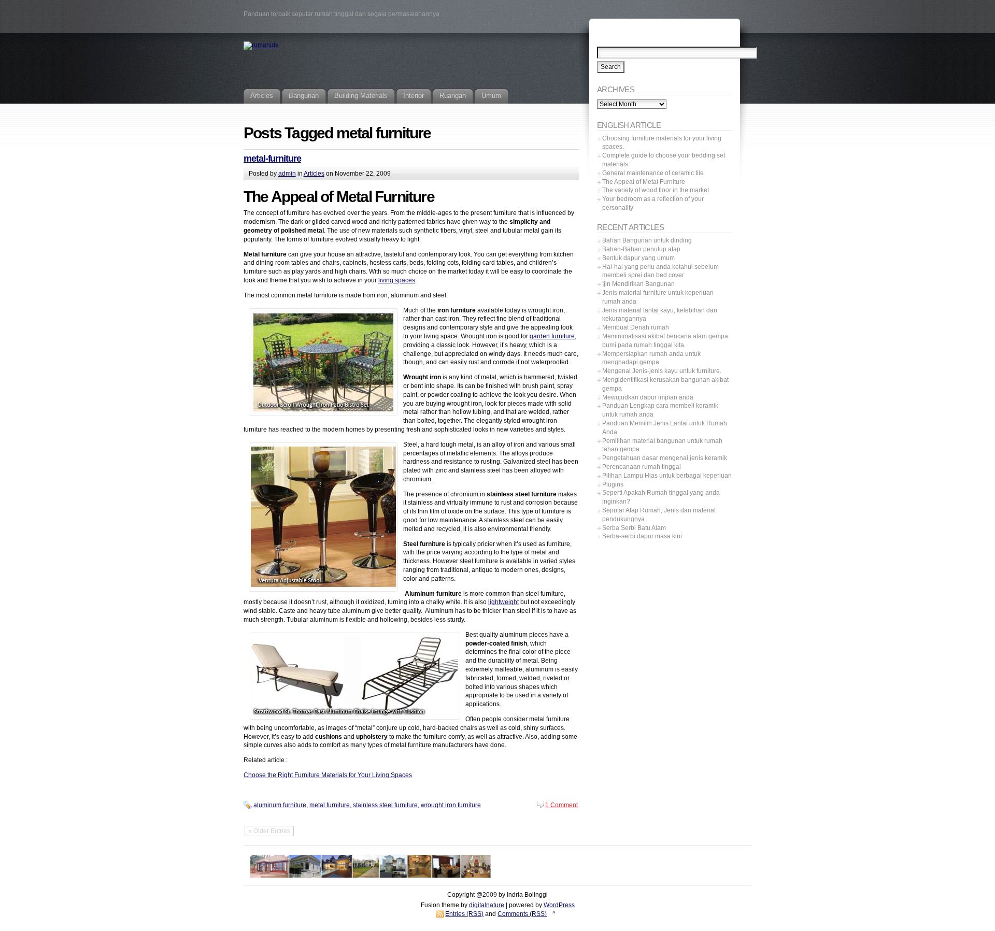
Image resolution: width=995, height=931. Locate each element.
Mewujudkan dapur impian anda (647, 397)
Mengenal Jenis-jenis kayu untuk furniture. (661, 371)
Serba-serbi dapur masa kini (642, 536)
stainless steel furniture (385, 805)
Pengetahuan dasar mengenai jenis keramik (664, 458)
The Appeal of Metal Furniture (643, 181)
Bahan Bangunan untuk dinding (647, 240)
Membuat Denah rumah (635, 327)
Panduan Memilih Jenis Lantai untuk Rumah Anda (664, 428)
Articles (314, 173)
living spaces (396, 280)
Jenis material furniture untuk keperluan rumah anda (658, 297)
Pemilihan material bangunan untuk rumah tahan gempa (662, 445)
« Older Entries (269, 831)
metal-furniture (272, 158)
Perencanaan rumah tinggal (641, 466)
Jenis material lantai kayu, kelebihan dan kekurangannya (659, 315)
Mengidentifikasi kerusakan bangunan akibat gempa (665, 384)
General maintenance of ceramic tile (653, 173)
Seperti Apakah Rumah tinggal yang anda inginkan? (661, 497)
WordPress (559, 905)
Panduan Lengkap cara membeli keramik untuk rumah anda (660, 410)
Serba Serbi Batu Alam (634, 528)
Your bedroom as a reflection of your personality (653, 203)
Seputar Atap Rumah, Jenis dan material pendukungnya (659, 515)
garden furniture (552, 336)
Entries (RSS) (464, 914)
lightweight (503, 602)
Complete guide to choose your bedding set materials (663, 160)
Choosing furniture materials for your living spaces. (661, 143)
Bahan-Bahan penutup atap (641, 249)
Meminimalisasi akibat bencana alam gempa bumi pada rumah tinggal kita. (665, 341)
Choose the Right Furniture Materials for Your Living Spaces (328, 775)
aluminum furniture (279, 805)
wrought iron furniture (451, 805)
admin (287, 173)
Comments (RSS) (522, 914)
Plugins (612, 484)
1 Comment (561, 805)
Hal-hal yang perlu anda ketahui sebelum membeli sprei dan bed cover (660, 271)
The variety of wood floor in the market (655, 190)
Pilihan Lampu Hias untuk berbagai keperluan (667, 475)
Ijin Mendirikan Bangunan (638, 284)
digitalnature (486, 905)
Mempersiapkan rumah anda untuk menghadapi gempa (651, 358)
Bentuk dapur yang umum (638, 258)
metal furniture (329, 805)
